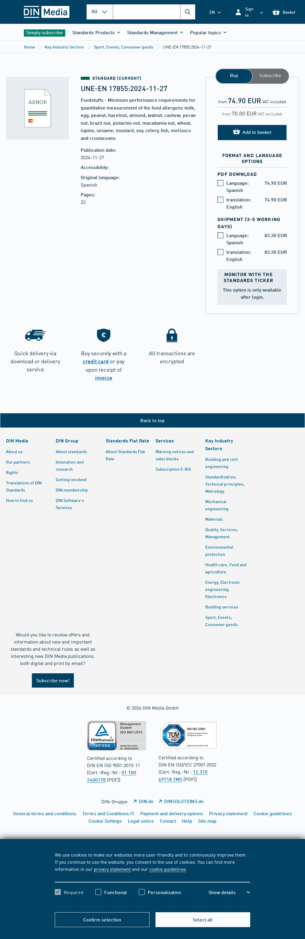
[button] (249, 12)
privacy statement (112, 869)
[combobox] (154, 11)
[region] (152, 878)
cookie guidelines (167, 869)
